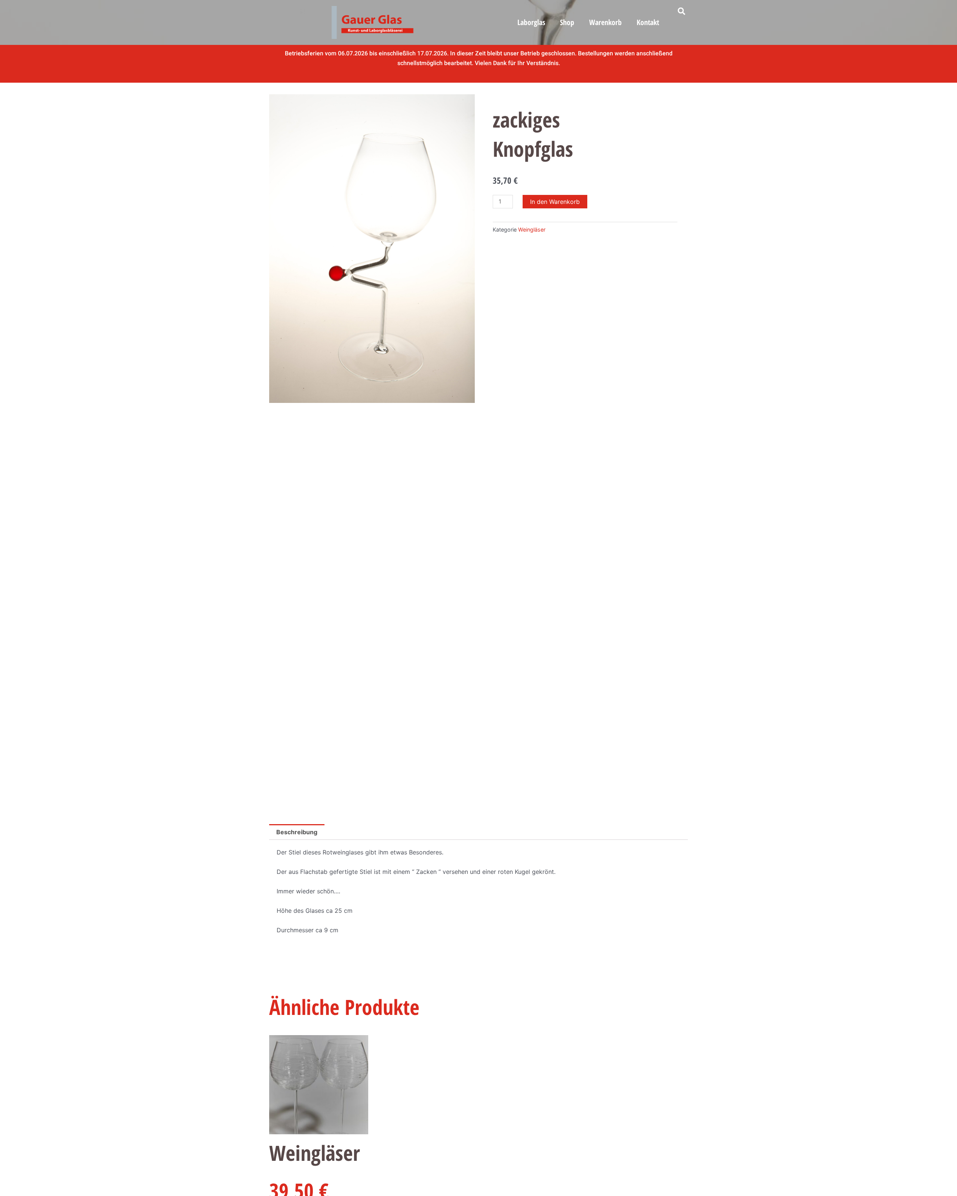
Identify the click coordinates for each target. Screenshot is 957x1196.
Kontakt (648, 22)
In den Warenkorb (555, 201)
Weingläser (531, 229)
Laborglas (531, 22)
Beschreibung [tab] (296, 832)
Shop (567, 22)
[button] (681, 11)
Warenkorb (605, 22)
